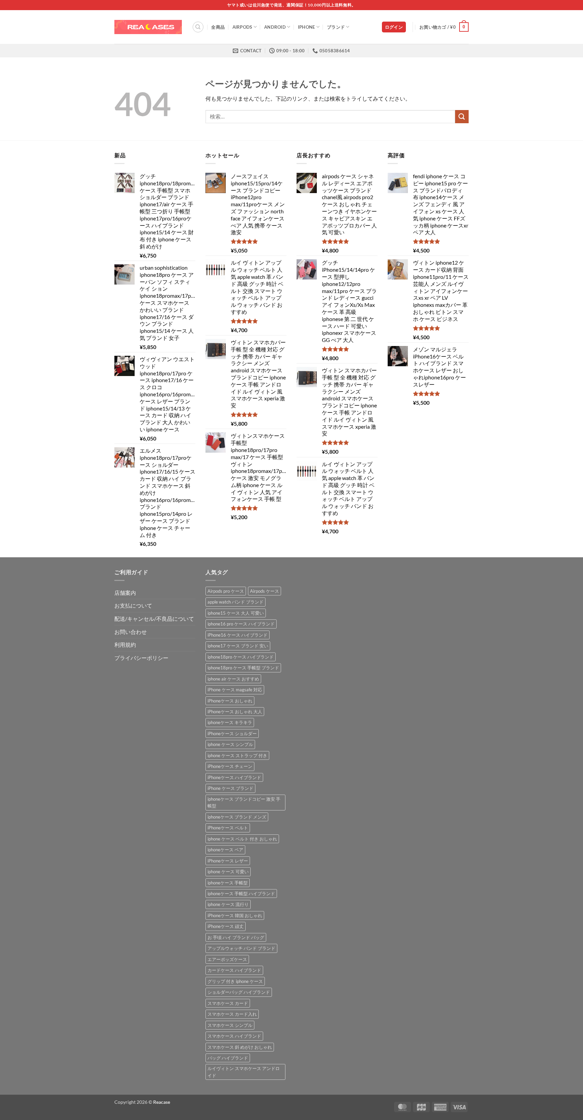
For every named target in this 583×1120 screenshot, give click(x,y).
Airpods (242, 27)
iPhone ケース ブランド (230, 788)
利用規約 (125, 644)
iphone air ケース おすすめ (233, 679)
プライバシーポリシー (141, 658)
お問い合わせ (130, 632)
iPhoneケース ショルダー (232, 733)
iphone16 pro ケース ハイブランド (241, 623)
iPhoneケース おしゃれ (229, 700)
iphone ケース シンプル (230, 744)
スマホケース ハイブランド (234, 1036)
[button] (394, 27)
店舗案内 (125, 592)
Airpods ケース (264, 591)
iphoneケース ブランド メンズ (236, 817)
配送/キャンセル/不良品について (154, 618)
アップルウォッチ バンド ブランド (241, 948)
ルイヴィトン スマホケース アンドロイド (243, 1072)
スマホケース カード (227, 1003)
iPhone (306, 27)
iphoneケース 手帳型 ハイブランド (241, 893)
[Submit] (462, 116)
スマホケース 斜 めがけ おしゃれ (239, 1047)
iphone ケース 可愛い (228, 871)
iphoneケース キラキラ (229, 722)
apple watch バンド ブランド (235, 602)
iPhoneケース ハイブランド (234, 777)
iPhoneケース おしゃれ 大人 (234, 711)
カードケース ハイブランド (234, 970)
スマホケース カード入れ (232, 1014)
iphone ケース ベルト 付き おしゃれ (242, 839)
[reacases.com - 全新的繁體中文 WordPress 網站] (148, 27)
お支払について (133, 605)
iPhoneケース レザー (227, 860)
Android (275, 27)
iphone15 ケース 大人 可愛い (235, 613)
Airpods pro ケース (225, 591)
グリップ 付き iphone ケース (235, 981)
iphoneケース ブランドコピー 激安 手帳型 (243, 802)
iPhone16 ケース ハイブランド (237, 635)
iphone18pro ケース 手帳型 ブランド (243, 667)
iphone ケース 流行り (228, 904)
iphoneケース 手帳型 (227, 882)
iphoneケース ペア (225, 849)
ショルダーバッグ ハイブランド (238, 992)
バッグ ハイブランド (227, 1058)
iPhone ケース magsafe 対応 (234, 689)
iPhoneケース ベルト (227, 827)
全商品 (218, 27)
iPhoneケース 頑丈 (225, 926)
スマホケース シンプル (229, 1025)
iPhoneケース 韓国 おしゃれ (234, 915)
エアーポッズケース (227, 959)
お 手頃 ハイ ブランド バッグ (235, 937)
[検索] (198, 27)
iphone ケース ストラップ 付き (237, 755)
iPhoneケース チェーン (229, 766)
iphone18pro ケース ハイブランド (240, 657)
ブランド (336, 27)
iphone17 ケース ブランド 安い (237, 645)
